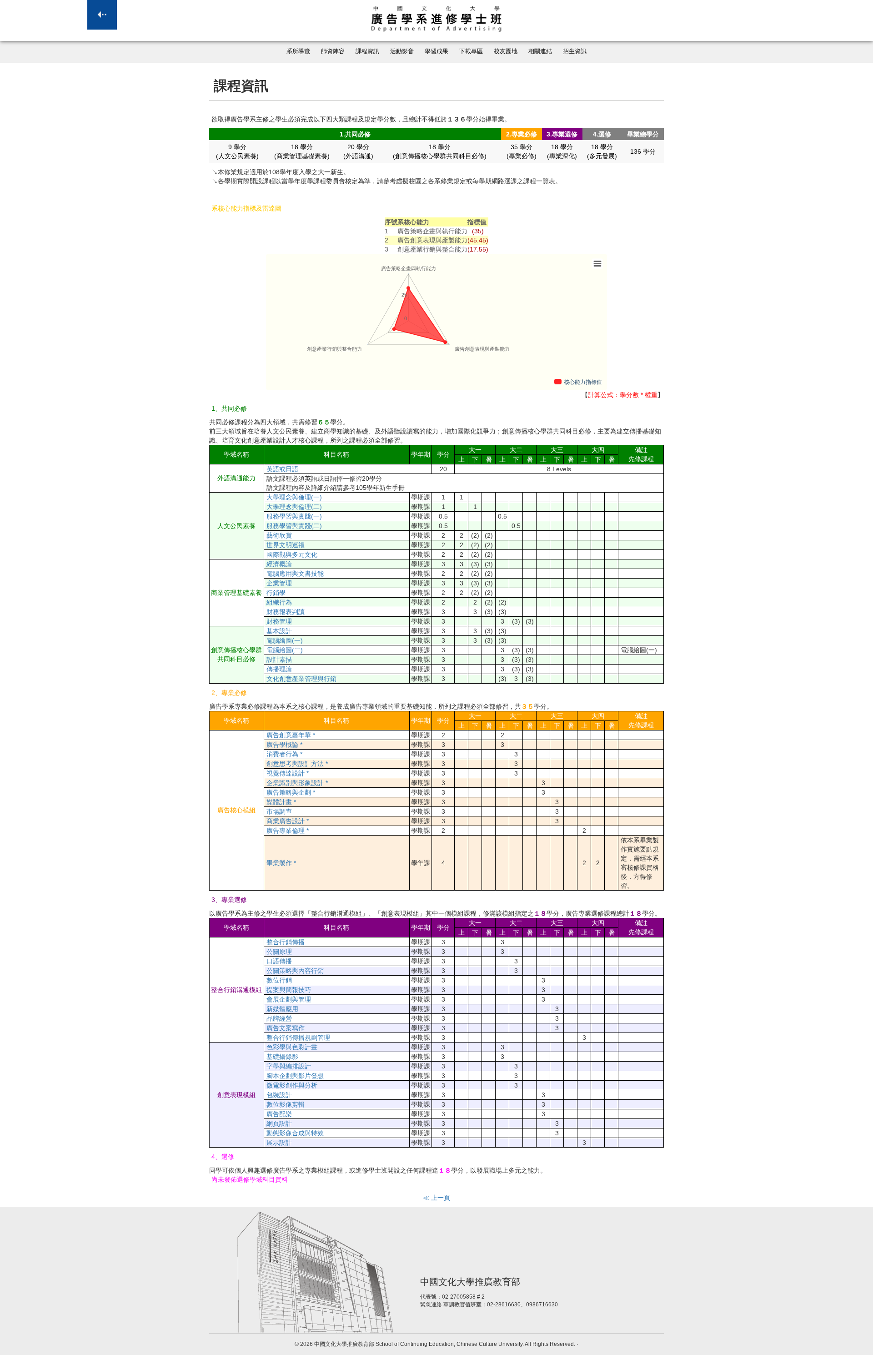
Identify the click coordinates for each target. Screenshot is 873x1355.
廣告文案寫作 (285, 1028)
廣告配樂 (279, 1114)
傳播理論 (279, 669)
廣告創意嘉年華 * (290, 735)
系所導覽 (298, 51)
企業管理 (279, 583)
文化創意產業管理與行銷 (301, 678)
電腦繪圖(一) (284, 640)
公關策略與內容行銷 (295, 970)
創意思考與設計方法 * (297, 763)
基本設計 (279, 631)
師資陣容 (333, 51)
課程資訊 (367, 51)
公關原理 (279, 951)
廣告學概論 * (284, 744)
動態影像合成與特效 (295, 1133)
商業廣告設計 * (287, 821)
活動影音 (402, 51)
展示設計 (279, 1142)
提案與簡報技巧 (288, 989)
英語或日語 (282, 469)
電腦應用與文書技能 (295, 573)
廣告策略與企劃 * (290, 792)
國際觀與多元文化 (291, 554)
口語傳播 (279, 961)
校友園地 (505, 51)
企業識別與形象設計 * (297, 782)
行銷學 (276, 592)
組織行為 (279, 602)
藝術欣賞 (279, 535)
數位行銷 (279, 980)
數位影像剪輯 (285, 1104)
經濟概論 (279, 564)
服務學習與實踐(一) (294, 516)
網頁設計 (279, 1123)
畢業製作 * (281, 862)
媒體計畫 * (281, 802)
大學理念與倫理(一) (294, 497)
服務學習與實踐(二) (294, 525)
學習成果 (436, 51)
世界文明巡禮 (285, 545)
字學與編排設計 (288, 1066)
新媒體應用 (282, 1008)
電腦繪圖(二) (284, 650)
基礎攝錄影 (282, 1056)
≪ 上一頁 (436, 1197)
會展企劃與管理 (288, 999)
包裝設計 (279, 1094)
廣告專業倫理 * (287, 830)
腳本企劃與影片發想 (295, 1075)
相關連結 (540, 51)
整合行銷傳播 (285, 942)
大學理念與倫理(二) (294, 506)
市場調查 (279, 811)
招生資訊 (575, 51)
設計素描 (279, 659)
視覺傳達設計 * (287, 773)
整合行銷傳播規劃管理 (298, 1037)
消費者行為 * (284, 754)
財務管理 (279, 621)
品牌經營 (279, 1018)
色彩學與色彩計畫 (291, 1047)
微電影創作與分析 (291, 1085)
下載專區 (471, 51)
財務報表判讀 (285, 611)
